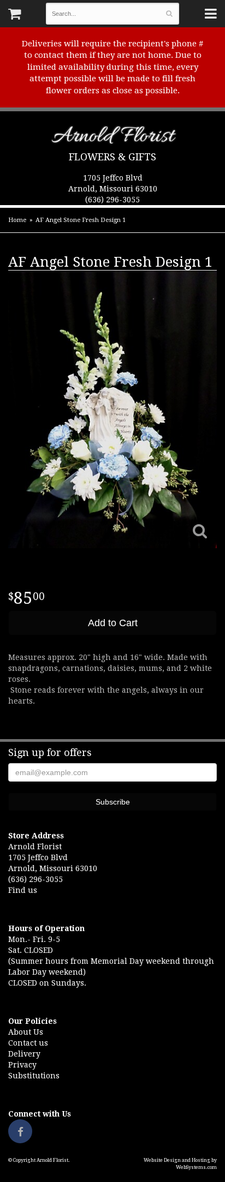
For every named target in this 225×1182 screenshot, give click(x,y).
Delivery (24, 1053)
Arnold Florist (113, 138)
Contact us (28, 1043)
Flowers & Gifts (112, 157)
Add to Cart (113, 622)
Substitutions (34, 1075)
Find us (22, 890)
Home (17, 220)
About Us (25, 1032)
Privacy (22, 1064)
